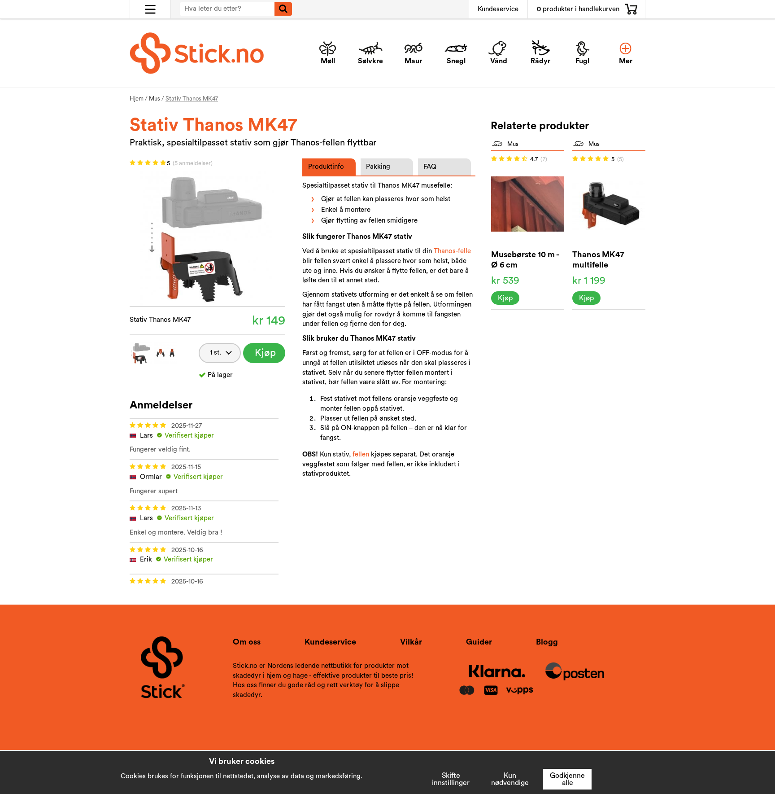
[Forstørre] (207, 237)
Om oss (247, 642)
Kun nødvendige (510, 779)
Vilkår (411, 642)
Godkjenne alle (567, 779)
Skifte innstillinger (451, 779)
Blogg (547, 642)
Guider (479, 642)
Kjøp (505, 298)
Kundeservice (498, 9)
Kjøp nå (265, 355)
